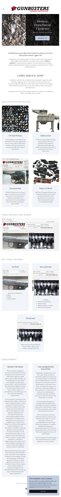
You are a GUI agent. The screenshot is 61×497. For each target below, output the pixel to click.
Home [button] (26, 493)
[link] (30, 9)
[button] (6, 9)
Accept (43, 491)
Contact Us (42, 38)
